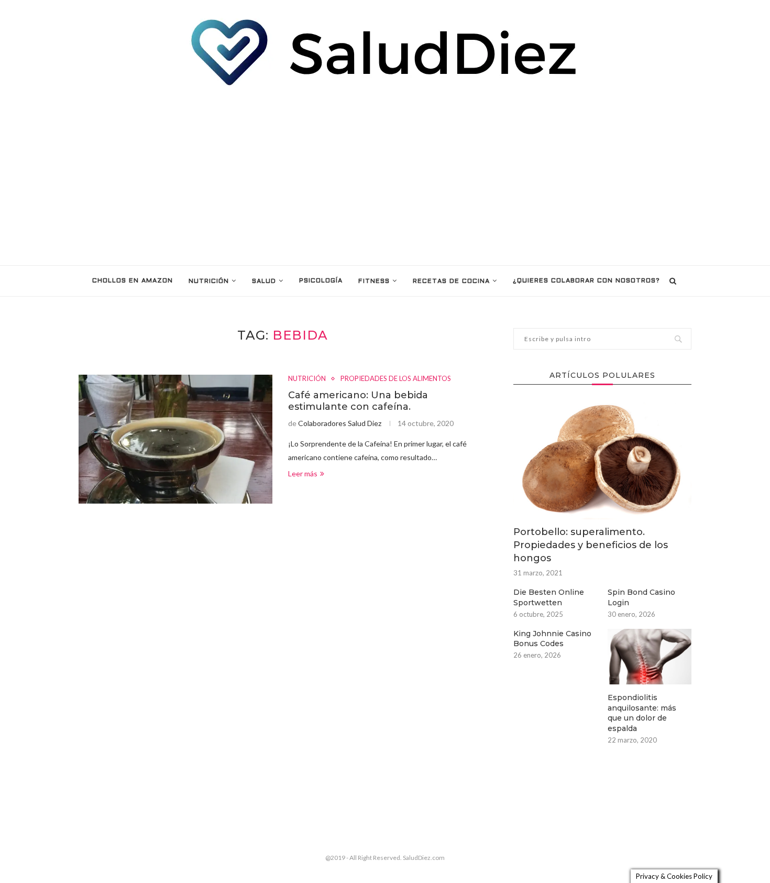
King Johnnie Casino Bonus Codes (552, 639)
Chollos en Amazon (132, 281)
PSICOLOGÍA (321, 281)
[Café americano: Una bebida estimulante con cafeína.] (175, 439)
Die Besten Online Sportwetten (548, 597)
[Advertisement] (385, 176)
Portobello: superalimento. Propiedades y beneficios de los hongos (590, 545)
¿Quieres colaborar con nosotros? (586, 281)
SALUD (264, 281)
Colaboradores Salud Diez (339, 423)
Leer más (302, 473)
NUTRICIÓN (209, 281)
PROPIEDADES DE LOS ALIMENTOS (395, 379)
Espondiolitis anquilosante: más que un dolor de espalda (642, 713)
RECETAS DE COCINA (451, 281)
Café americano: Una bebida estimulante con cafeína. (358, 400)
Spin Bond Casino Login (641, 597)
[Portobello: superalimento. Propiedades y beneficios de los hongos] (602, 459)
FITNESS (374, 281)
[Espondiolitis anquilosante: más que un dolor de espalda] (649, 657)
